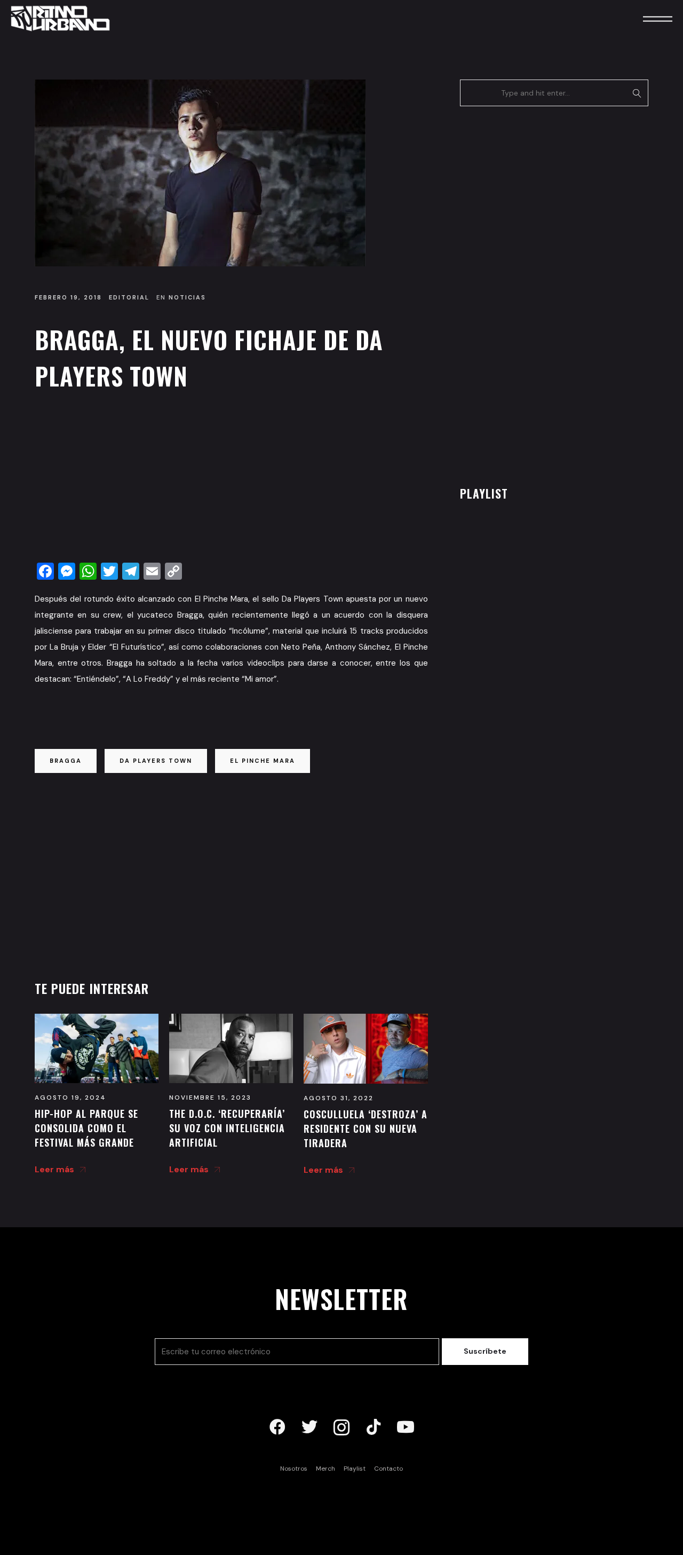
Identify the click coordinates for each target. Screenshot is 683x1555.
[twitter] (309, 1427)
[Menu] (643, 18)
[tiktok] (374, 1427)
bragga (66, 760)
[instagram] (341, 1427)
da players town (156, 760)
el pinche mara (262, 760)
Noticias (187, 297)
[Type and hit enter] (636, 93)
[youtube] (406, 1427)
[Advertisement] (231, 479)
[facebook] (277, 1427)
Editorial (129, 297)
